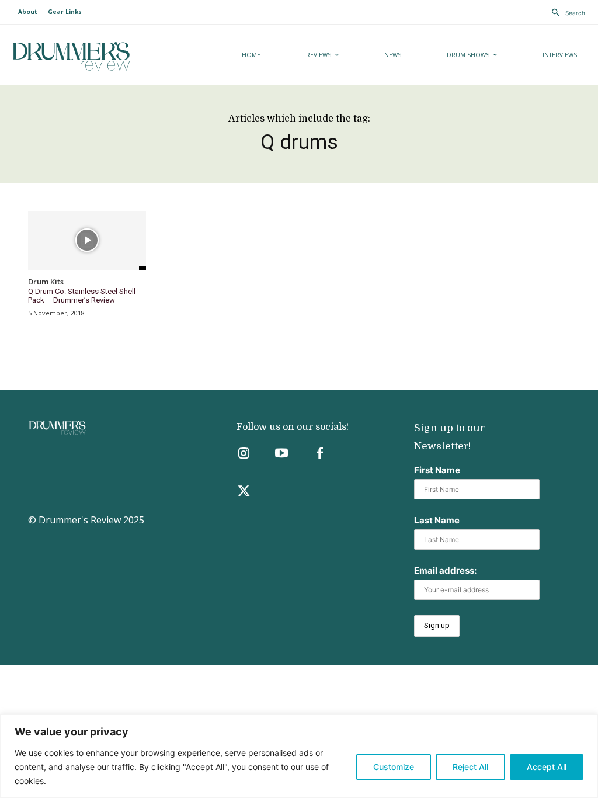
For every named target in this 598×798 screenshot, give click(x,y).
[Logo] (100, 56)
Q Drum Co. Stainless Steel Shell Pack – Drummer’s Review (81, 296)
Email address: (445, 570)
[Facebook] (320, 454)
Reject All (470, 767)
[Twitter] (244, 492)
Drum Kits (46, 282)
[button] (565, 13)
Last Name (437, 520)
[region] (299, 756)
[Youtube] (282, 454)
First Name (437, 470)
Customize (393, 767)
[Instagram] (244, 454)
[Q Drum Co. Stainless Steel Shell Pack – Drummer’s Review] (87, 240)
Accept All (546, 767)
